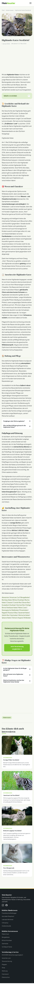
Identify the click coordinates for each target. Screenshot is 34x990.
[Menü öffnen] (30, 3)
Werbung (5, 971)
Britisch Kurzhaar (18, 600)
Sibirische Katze (23, 615)
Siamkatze (13, 615)
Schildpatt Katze (7, 947)
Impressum (5, 974)
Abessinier (5, 597)
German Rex (21, 605)
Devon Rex (26, 602)
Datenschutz (6, 977)
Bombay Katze (7, 600)
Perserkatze (24, 610)
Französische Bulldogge (9, 913)
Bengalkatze (25, 597)
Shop (3, 967)
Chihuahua (5, 923)
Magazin (4, 964)
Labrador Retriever (7, 919)
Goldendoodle (6, 926)
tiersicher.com (6, 958)
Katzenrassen (7, 717)
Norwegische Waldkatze (10, 610)
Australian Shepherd (8, 916)
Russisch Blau (12, 613)
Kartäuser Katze (12, 607)
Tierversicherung (7, 961)
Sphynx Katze (6, 618)
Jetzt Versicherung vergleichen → (17, 647)
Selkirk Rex (5, 615)
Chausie (9, 602)
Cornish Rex (17, 602)
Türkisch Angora (17, 618)
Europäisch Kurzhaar (9, 605)
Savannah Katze (23, 613)
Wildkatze (27, 618)
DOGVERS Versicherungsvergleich (12, 955)
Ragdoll (4, 613)
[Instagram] (3, 905)
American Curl (15, 597)
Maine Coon (22, 607)
